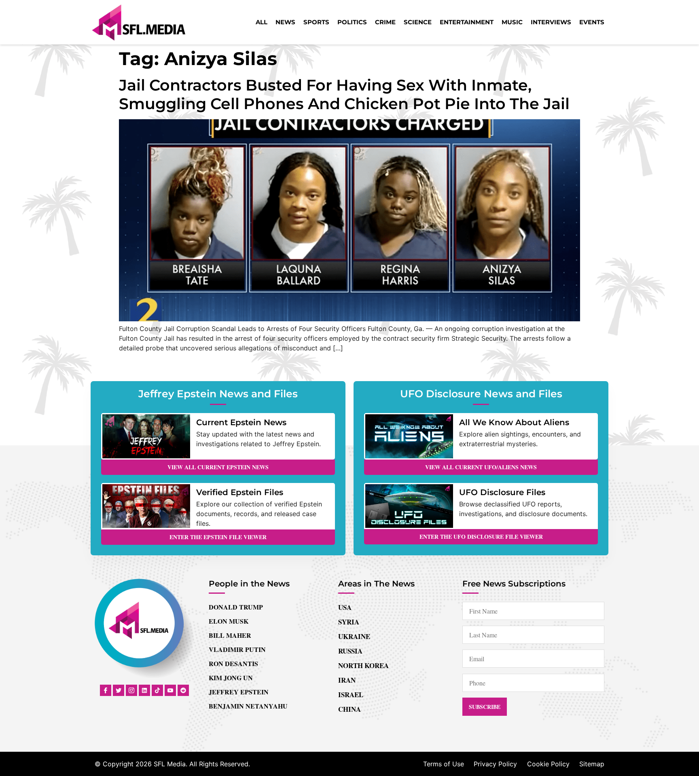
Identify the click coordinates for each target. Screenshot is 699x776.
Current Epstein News (241, 422)
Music (512, 22)
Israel (350, 695)
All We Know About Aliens (514, 422)
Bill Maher (230, 635)
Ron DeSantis (233, 663)
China (349, 709)
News (285, 22)
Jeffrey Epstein (239, 691)
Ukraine (354, 636)
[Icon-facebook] (105, 690)
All (261, 22)
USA (345, 607)
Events (591, 22)
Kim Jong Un (231, 677)
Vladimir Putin (237, 649)
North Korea (363, 665)
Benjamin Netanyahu (248, 706)
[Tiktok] (157, 690)
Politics (352, 22)
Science (418, 22)
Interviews (551, 22)
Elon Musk (228, 621)
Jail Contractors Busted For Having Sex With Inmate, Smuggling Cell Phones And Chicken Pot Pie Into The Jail (344, 94)
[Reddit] (183, 690)
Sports (316, 22)
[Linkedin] (144, 690)
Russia (350, 651)
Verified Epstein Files (239, 492)
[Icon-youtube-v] (170, 690)
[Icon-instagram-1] (131, 690)
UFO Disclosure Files (502, 492)
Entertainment (467, 22)
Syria (348, 622)
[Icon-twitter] (118, 690)
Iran (347, 680)
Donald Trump (236, 607)
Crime (385, 22)
